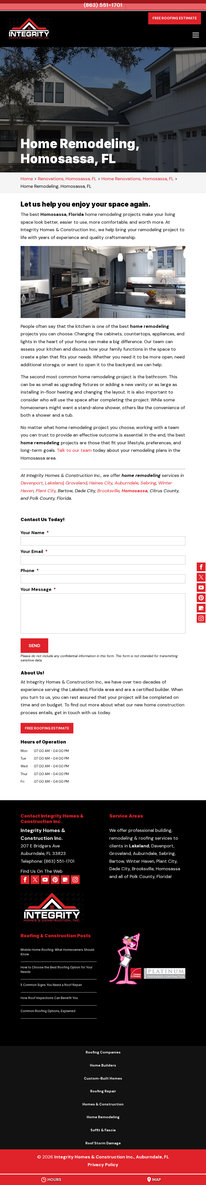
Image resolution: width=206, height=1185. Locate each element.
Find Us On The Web (42, 871)
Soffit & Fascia (103, 1130)
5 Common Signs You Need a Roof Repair (51, 985)
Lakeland (54, 483)
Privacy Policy (103, 1165)
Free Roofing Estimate (174, 18)
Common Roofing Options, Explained (48, 1011)
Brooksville (108, 491)
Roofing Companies (103, 1052)
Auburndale (126, 483)
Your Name (35, 533)
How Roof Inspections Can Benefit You (49, 998)
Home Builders (103, 1065)
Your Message (38, 589)
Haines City (101, 483)
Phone (30, 571)
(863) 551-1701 (103, 5)
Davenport (32, 483)
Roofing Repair (103, 1091)
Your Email (34, 551)
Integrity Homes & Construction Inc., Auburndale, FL (111, 1157)
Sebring (148, 483)
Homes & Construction (103, 1104)
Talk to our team (74, 450)
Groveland (76, 483)
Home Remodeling (103, 1117)
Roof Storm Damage (103, 1143)
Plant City (46, 491)
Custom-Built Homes (103, 1078)
